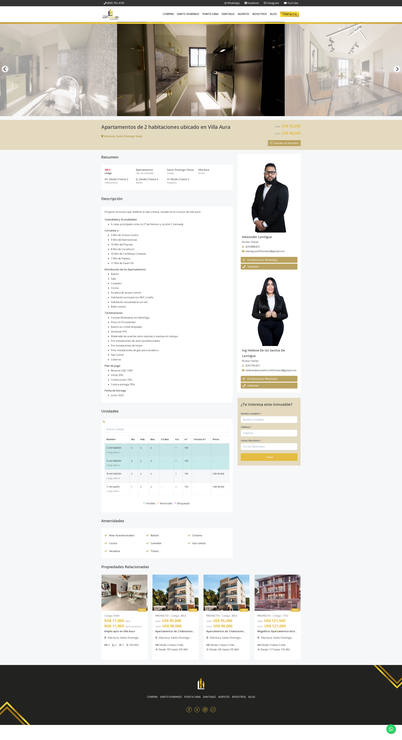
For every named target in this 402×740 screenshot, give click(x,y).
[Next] (397, 69)
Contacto (289, 14)
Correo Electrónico (251, 440)
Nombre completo (251, 413)
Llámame (253, 266)
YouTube (292, 3)
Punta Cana (210, 14)
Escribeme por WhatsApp (262, 260)
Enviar (269, 457)
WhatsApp (233, 3)
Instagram (272, 3)
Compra (168, 14)
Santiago (228, 14)
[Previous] (5, 69)
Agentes (243, 14)
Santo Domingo (188, 14)
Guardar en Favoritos (286, 143)
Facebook (253, 3)
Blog (273, 14)
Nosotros (259, 14)
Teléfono (246, 427)
